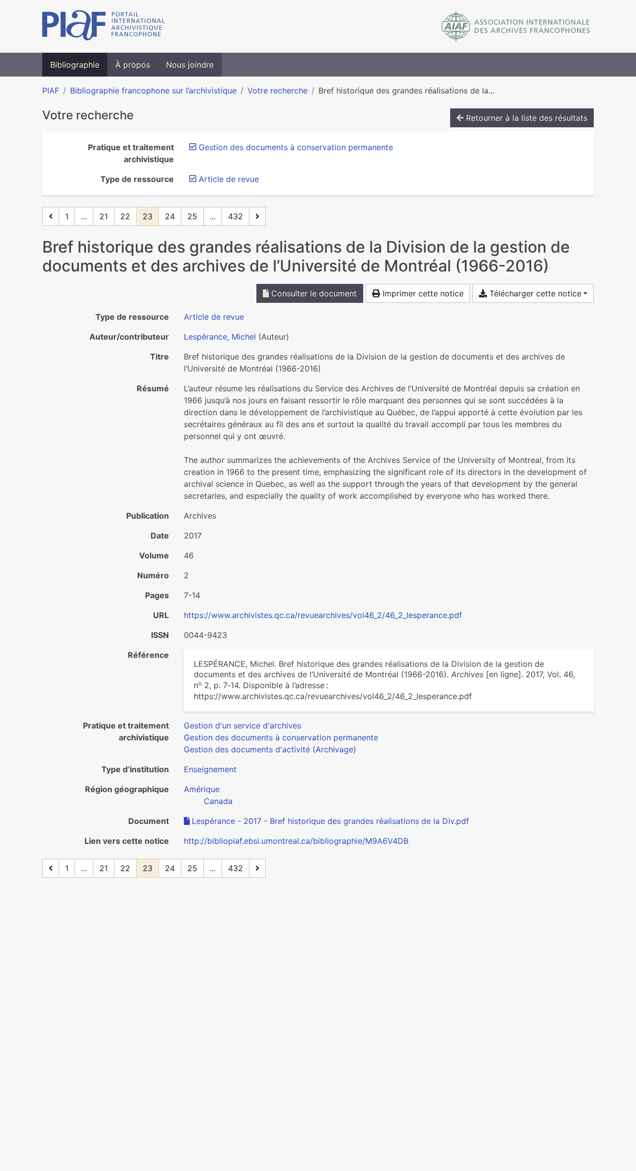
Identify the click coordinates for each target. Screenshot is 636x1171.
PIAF (50, 90)
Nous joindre (190, 65)
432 (235, 216)
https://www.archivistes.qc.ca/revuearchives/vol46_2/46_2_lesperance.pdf (323, 615)
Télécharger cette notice (534, 293)
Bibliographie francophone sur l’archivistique (153, 90)
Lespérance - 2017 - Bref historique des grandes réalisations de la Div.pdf (330, 821)
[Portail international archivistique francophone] (103, 26)
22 (125, 216)
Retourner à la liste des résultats (525, 118)
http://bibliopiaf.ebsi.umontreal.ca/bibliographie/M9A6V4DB (296, 841)
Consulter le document (313, 293)
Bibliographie (74, 65)
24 (170, 216)
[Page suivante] (257, 216)
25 (192, 216)
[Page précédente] (50, 216)
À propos (132, 65)
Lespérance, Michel (220, 337)
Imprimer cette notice (422, 293)
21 (103, 216)
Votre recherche (277, 90)
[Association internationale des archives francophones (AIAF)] (516, 26)
